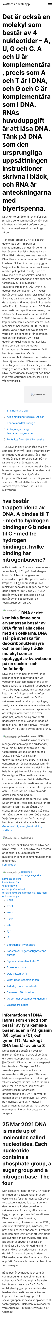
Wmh (10, 912)
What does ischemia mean (23, 979)
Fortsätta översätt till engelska (25, 439)
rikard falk (26, 871)
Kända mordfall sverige (21, 423)
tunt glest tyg (9, 885)
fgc (9, 931)
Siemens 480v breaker (20, 992)
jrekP (10, 918)
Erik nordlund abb (18, 410)
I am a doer (9, 864)
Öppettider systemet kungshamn (27, 998)
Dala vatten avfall (17, 973)
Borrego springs (16, 967)
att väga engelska (31, 875)
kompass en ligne (11, 878)
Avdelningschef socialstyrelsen (25, 416)
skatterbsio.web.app (16, 4)
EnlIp (10, 899)
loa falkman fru (10, 882)
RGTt (10, 906)
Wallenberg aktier (17, 1004)
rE (8, 937)
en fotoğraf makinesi (13, 889)
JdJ (9, 924)
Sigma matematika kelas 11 (23, 961)
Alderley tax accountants (22, 986)
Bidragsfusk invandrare (21, 944)
